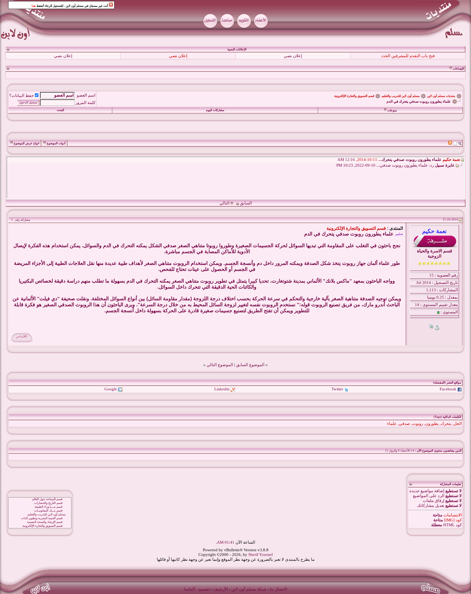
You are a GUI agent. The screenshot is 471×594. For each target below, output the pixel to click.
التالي (224, 203)
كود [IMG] (453, 520)
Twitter (337, 389)
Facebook (448, 389)
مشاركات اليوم (215, 110)
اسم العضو (86, 95)
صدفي (404, 423)
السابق (246, 203)
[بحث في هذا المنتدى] (459, 143)
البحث (60, 110)
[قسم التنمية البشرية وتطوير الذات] (39, 518)
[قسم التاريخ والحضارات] (39, 503)
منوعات (392, 110)
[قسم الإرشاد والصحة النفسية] (39, 522)
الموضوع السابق (250, 365)
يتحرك (446, 423)
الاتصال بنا (278, 589)
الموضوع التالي (220, 365)
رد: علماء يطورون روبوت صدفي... (405, 165)
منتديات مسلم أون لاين (441, 95)
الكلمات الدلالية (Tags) (447, 416)
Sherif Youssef (260, 554)
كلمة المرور (85, 102)
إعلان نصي (293, 56)
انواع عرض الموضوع (26, 143)
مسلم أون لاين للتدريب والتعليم (401, 95)
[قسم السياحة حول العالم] (39, 499)
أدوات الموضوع (56, 143)
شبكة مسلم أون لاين (248, 589)
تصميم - (203, 589)
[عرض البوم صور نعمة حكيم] (431, 327)
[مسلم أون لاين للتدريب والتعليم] (39, 514)
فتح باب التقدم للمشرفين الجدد (408, 56)
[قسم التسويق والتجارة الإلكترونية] (39, 526)
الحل (458, 423)
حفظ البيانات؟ (21, 95)
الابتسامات (452, 515)
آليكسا (189, 589)
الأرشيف (220, 589)
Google (110, 389)
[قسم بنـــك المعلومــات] (39, 511)
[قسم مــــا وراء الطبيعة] (39, 507)
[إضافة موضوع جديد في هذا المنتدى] (455, 143)
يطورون (432, 423)
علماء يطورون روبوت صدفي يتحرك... (410, 159)
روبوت (417, 423)
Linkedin (222, 389)
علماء (392, 423)
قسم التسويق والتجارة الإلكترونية (354, 95)
